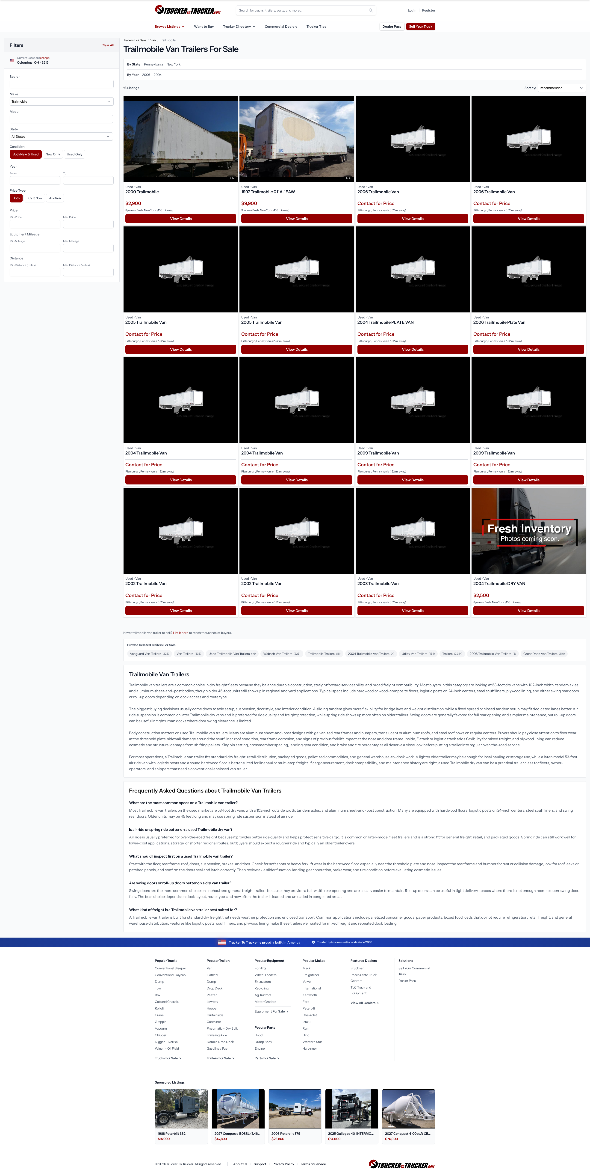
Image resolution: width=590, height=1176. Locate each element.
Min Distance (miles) (23, 265)
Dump (159, 982)
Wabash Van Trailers (282, 654)
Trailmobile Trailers (324, 654)
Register (428, 10)
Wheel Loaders (266, 975)
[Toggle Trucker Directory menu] (254, 26)
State (14, 129)
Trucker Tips (316, 26)
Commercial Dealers (281, 26)
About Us (240, 1164)
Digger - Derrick (166, 1042)
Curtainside (215, 1015)
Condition (17, 147)
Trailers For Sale (134, 40)
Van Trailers (189, 654)
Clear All (108, 45)
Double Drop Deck (220, 1042)
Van (153, 40)
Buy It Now (34, 198)
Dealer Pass (392, 26)
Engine (260, 1048)
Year (13, 166)
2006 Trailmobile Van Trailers (493, 654)
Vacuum (161, 1028)
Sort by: (530, 88)
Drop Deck (214, 988)
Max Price (69, 217)
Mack (306, 968)
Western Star (312, 1042)
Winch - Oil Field (167, 1048)
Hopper (212, 1008)
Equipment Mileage (24, 234)
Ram (306, 1028)
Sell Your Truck (420, 26)
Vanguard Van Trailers (149, 654)
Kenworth (310, 995)
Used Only (74, 154)
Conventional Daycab (170, 975)
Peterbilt (309, 1008)
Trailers (452, 654)
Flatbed (212, 975)
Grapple (160, 1022)
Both (16, 198)
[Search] (371, 10)
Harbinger (310, 1048)
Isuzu (306, 1022)
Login (412, 10)
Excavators (263, 982)
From (13, 173)
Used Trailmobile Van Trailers (232, 654)
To (64, 173)
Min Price (16, 217)
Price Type (18, 190)
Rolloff (159, 1008)
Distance (16, 258)
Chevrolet (310, 1015)
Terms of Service (313, 1164)
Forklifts (260, 968)
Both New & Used (26, 154)
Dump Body (263, 1042)
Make (14, 94)
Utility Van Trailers (418, 654)
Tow (158, 988)
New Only (53, 154)
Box (157, 995)
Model (14, 112)
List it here (180, 633)
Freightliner (311, 975)
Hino (306, 1035)
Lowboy (212, 1002)
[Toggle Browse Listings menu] (183, 26)
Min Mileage (17, 241)
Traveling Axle (217, 1035)
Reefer (212, 995)
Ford (306, 1002)
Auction (55, 198)
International (312, 988)
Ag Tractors (263, 995)
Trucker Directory (237, 26)
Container (214, 1022)
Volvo (307, 982)
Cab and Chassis (167, 1002)
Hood (259, 1035)
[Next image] (233, 139)
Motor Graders (265, 1002)
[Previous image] (128, 139)
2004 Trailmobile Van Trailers (371, 654)
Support (260, 1164)
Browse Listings (167, 26)
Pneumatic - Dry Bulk (222, 1028)
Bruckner (357, 968)
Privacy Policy (283, 1164)
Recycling (261, 988)
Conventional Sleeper (170, 968)
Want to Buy (204, 26)
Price (14, 210)
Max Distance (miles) (76, 265)
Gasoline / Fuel (217, 1048)
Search (15, 76)
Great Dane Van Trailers (544, 654)
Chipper (160, 1035)
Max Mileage (71, 241)
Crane (159, 1015)
